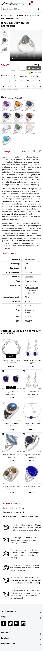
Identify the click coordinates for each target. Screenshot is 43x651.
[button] (21, 611)
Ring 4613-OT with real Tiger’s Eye (11, 487)
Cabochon (29, 276)
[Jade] (18, 128)
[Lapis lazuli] (6, 117)
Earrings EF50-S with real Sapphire (32, 361)
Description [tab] (8, 152)
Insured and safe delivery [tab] (13, 508)
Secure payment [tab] (9, 516)
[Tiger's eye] (29, 117)
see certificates (15, 98)
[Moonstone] (6, 128)
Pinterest (40, 151)
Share (29, 151)
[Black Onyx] (18, 117)
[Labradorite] (29, 105)
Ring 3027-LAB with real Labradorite (31, 456)
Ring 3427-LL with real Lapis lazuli (32, 487)
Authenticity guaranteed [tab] (13, 512)
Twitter (10, 623)
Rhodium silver (31, 281)
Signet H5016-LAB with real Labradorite (11, 424)
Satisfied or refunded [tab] (11, 503)
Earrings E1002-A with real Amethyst (11, 393)
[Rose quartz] (29, 128)
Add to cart (34, 68)
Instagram (23, 623)
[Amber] (18, 105)
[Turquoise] (6, 140)
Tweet (34, 151)
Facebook (3, 623)
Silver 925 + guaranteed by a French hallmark (31, 287)
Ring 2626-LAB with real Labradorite (11, 456)
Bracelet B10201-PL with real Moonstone (11, 361)
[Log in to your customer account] (23, 4)
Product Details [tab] (9, 253)
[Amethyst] (6, 105)
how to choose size (29, 76)
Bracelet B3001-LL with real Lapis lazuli (32, 424)
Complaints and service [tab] (29, 516)
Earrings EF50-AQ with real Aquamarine (32, 393)
